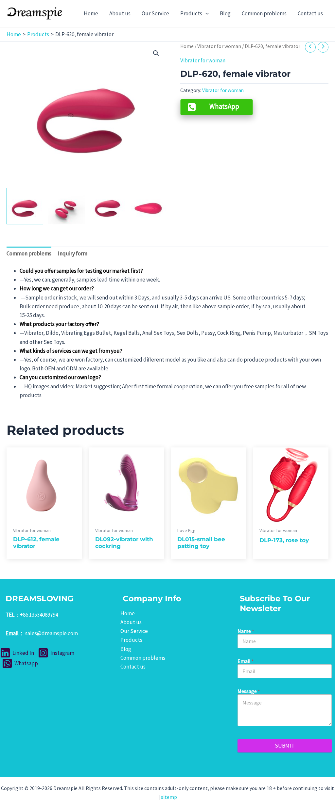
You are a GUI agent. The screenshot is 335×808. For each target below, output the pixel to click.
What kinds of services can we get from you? (71, 350)
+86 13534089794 (39, 614)
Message (249, 691)
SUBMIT (284, 745)
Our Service (134, 631)
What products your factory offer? (59, 324)
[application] (205, 13)
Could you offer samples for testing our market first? (81, 270)
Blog (125, 649)
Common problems (29, 253)
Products (131, 639)
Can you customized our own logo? (60, 377)
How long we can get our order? (57, 288)
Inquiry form (72, 253)
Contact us (133, 666)
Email (246, 661)
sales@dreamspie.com (51, 633)
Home (187, 46)
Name (246, 631)
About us (131, 622)
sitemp (169, 797)
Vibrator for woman (219, 46)
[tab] (29, 254)
